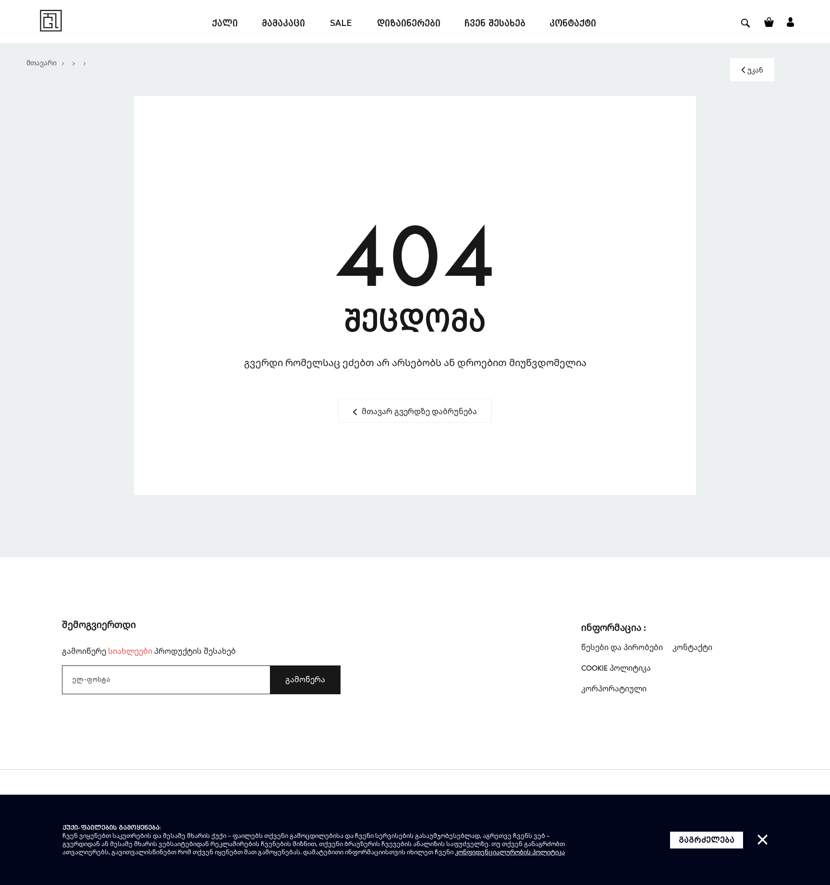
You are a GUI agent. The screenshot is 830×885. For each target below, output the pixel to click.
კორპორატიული (614, 688)
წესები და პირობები (622, 647)
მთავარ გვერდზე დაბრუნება (419, 411)
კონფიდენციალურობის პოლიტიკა (510, 852)
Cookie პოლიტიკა (616, 668)
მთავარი (41, 62)
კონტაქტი (692, 647)
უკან (755, 69)
